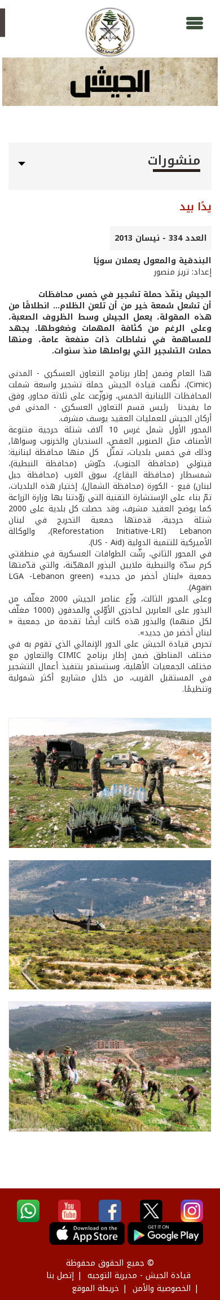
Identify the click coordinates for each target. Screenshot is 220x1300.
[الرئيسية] (110, 32)
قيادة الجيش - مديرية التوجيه (139, 1275)
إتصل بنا (60, 1275)
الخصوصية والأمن (162, 1288)
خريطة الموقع (95, 1288)
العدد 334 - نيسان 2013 (161, 238)
